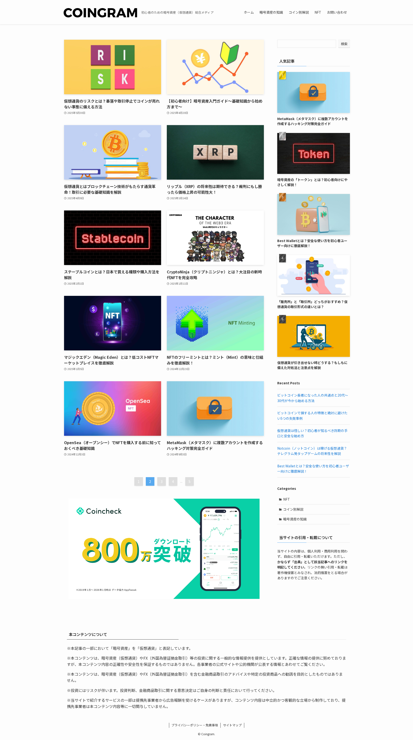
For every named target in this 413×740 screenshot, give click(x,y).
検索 (344, 43)
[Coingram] (100, 12)
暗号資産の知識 (295, 519)
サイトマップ (232, 725)
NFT (286, 499)
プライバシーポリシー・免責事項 (194, 725)
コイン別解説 (293, 509)
